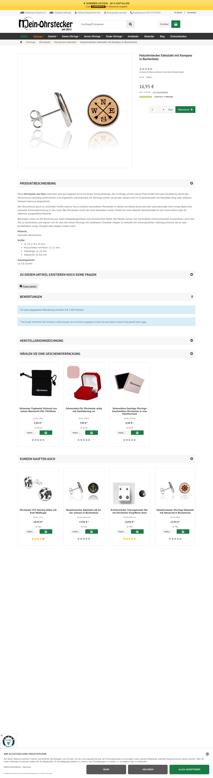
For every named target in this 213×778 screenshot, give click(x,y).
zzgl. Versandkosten (160, 92)
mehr (144, 322)
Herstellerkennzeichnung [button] (41, 341)
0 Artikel (164, 24)
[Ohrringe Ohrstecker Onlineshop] (46, 24)
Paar (170, 109)
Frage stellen (29, 286)
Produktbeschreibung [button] (38, 183)
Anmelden (191, 12)
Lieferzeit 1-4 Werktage (163, 96)
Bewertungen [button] (31, 297)
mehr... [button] (30, 432)
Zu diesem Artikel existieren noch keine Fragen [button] (58, 275)
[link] (161, 71)
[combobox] (157, 109)
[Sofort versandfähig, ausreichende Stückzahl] (145, 97)
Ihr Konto (178, 12)
